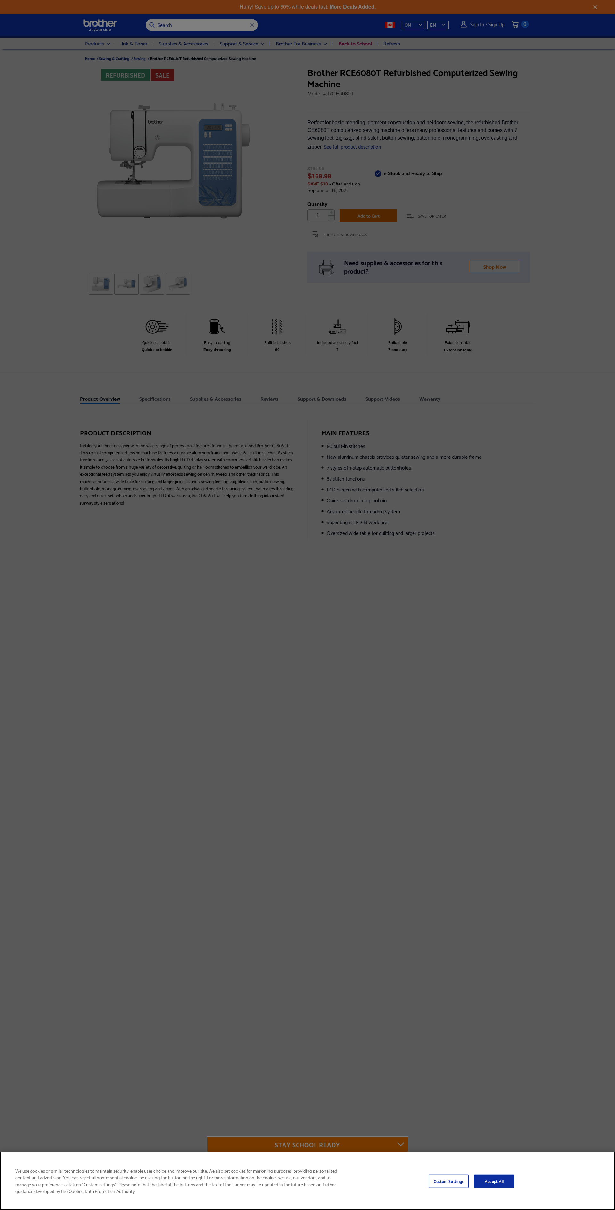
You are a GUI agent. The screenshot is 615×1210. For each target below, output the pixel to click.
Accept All (494, 1180)
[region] (307, 1181)
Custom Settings (448, 1180)
